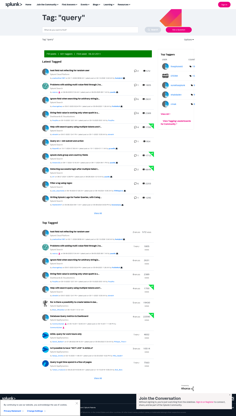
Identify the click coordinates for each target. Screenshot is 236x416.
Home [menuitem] (28, 4)
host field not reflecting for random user (69, 70)
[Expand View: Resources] (129, 4)
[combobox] (101, 30)
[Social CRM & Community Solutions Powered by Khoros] (188, 387)
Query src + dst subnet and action (67, 140)
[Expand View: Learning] (113, 4)
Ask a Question (178, 29)
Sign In (224, 4)
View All (98, 213)
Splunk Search (56, 88)
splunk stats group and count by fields (69, 155)
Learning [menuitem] (108, 4)
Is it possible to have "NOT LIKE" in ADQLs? (71, 348)
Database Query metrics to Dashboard (69, 316)
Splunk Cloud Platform (59, 74)
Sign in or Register (205, 402)
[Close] (76, 403)
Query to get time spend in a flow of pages (71, 362)
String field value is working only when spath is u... (74, 112)
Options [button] (187, 39)
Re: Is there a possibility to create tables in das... (74, 302)
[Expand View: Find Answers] (76, 4)
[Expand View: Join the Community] (57, 4)
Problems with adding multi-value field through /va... (76, 84)
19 (193, 66)
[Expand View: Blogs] (99, 4)
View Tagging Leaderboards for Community (176, 122)
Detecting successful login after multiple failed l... (74, 169)
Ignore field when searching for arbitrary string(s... (75, 98)
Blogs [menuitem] (95, 4)
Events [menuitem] (84, 4)
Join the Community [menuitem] (47, 4)
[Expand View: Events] (88, 4)
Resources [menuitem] (123, 4)
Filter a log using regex (61, 183)
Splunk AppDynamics (59, 306)
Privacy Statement (12, 411)
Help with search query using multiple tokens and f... (76, 126)
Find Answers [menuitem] (68, 4)
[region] (40, 408)
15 (193, 75)
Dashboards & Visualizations (62, 116)
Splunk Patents (90, 407)
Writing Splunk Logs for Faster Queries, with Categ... (76, 197)
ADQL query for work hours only (66, 334)
